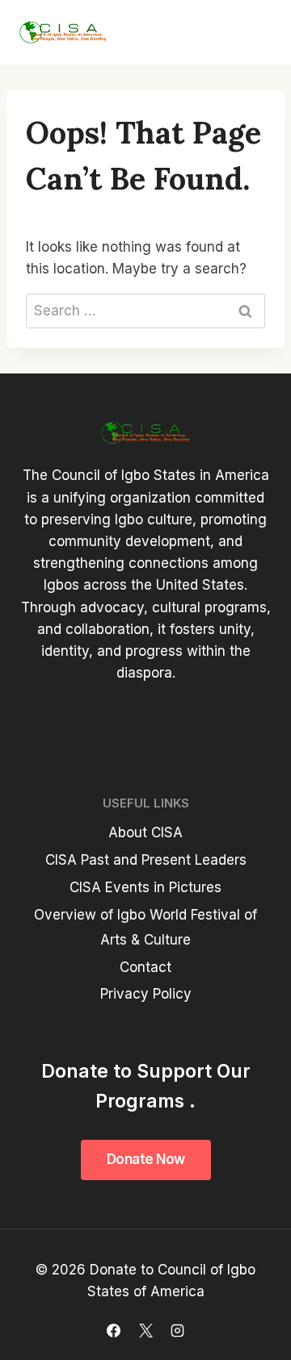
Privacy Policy (146, 994)
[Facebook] (114, 1330)
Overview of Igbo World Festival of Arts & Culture (145, 927)
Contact (145, 967)
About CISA (145, 832)
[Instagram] (177, 1330)
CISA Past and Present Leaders (146, 860)
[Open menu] (252, 32)
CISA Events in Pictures (145, 887)
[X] (145, 1330)
